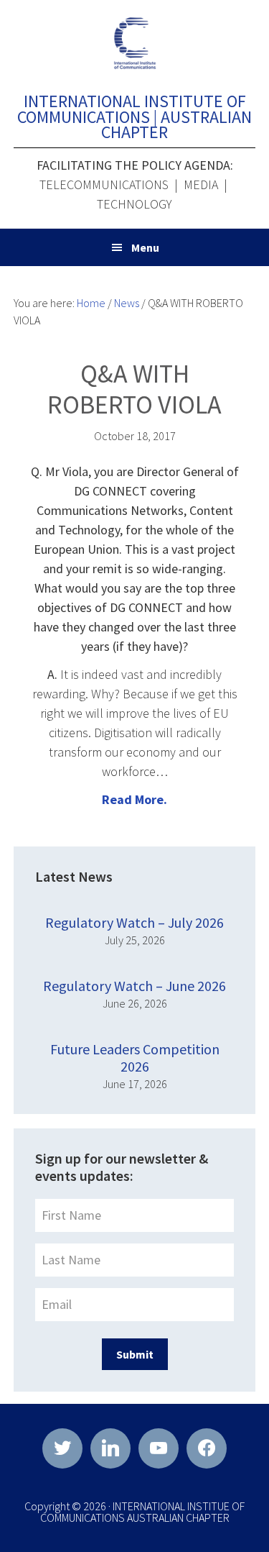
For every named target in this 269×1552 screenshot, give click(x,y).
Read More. (134, 799)
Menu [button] (145, 247)
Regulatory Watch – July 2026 (134, 922)
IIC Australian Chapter (135, 43)
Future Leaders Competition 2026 (135, 1057)
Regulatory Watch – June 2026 (134, 986)
